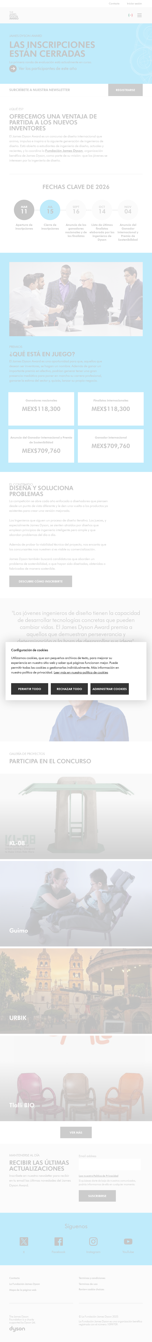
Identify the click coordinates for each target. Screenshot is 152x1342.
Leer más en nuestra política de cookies (81, 672)
